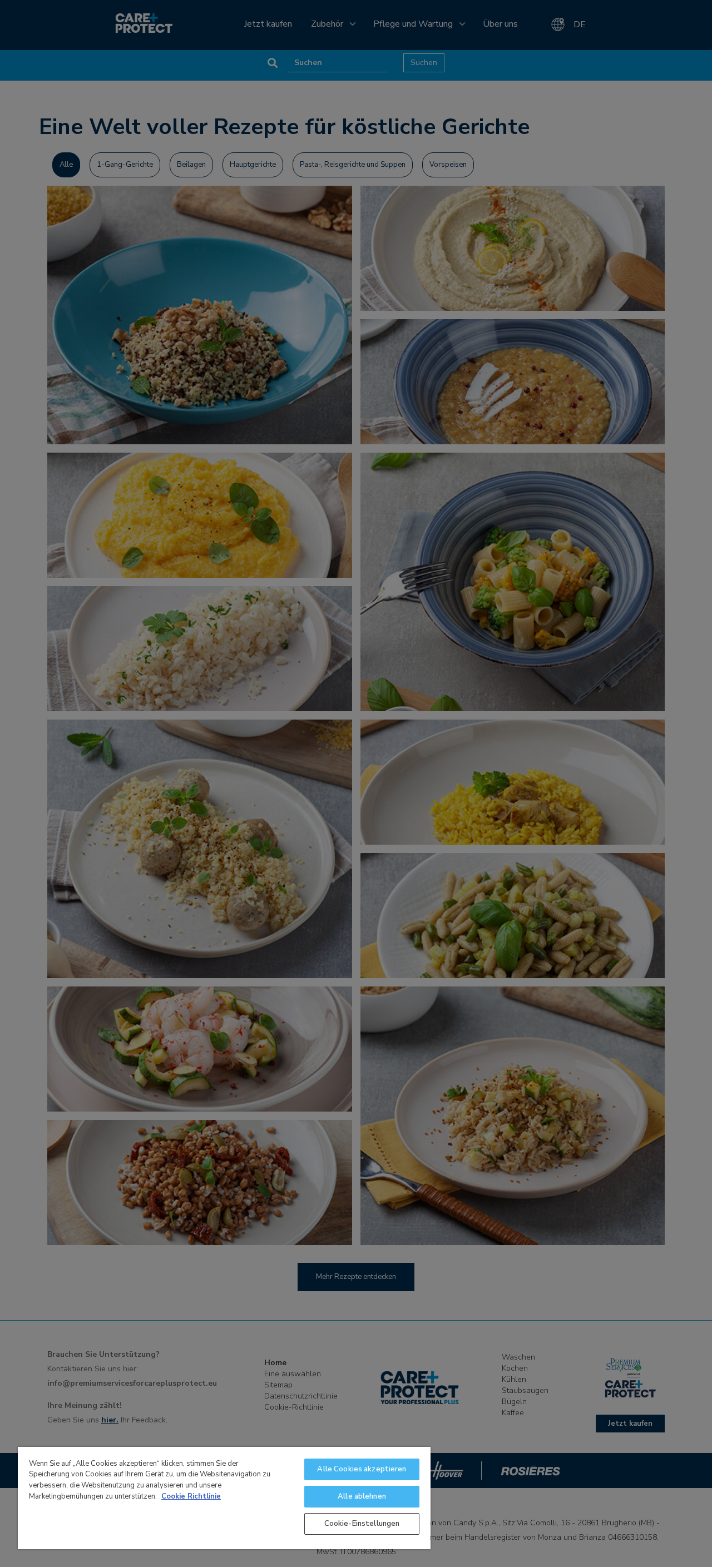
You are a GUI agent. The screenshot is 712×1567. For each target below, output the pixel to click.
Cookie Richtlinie (191, 1496)
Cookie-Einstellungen (362, 1524)
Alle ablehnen (362, 1496)
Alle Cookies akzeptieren (361, 1469)
